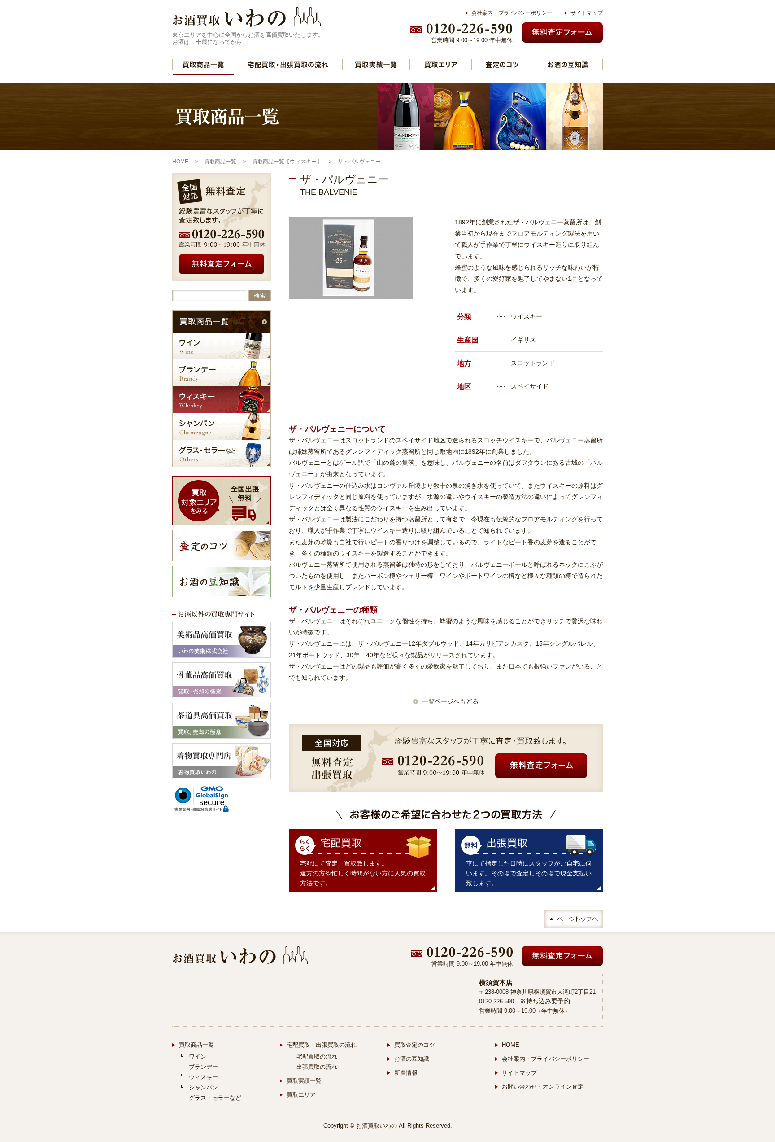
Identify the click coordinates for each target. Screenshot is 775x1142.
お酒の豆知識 (567, 64)
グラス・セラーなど (221, 453)
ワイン (221, 346)
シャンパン (221, 426)
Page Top (573, 919)
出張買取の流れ (316, 1066)
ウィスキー (221, 399)
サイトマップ (586, 13)
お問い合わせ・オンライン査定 (542, 1086)
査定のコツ (502, 64)
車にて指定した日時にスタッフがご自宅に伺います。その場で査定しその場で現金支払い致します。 (529, 873)
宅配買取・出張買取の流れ (288, 64)
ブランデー (221, 372)
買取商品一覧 (203, 64)
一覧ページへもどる (450, 701)
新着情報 (406, 1072)
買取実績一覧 (376, 64)
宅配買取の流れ (316, 1056)
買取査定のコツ (414, 1044)
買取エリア (440, 64)
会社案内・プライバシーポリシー (511, 13)
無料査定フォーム (562, 32)
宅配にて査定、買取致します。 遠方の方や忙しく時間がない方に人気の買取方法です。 (363, 873)
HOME (510, 1044)
